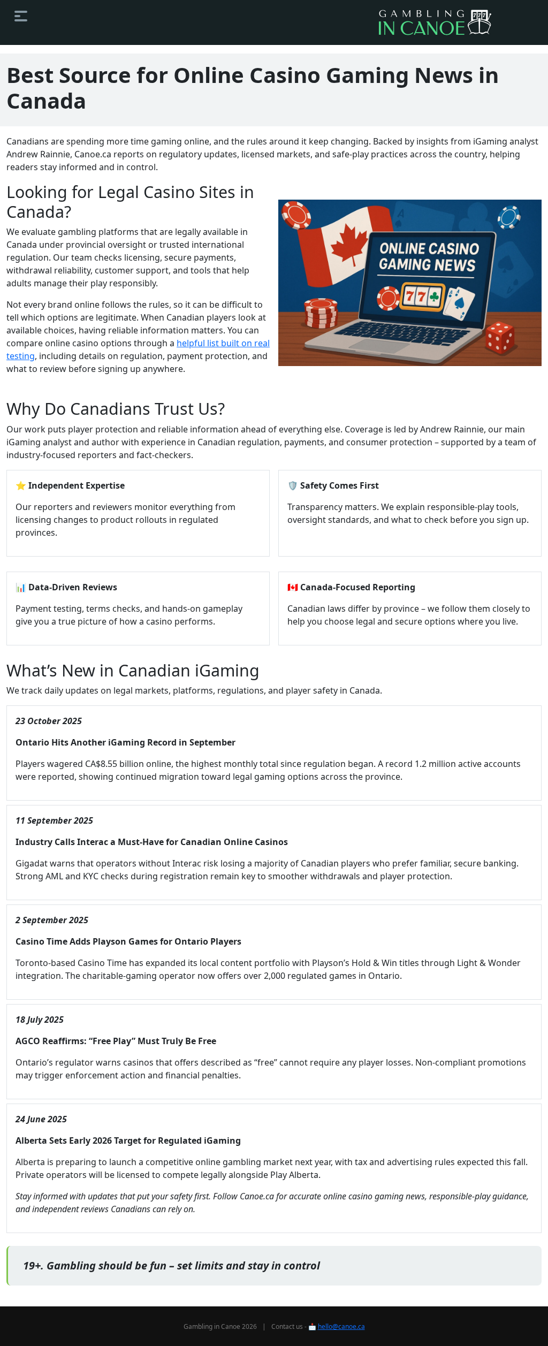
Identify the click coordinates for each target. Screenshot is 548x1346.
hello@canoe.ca (341, 1326)
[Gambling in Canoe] (434, 22)
